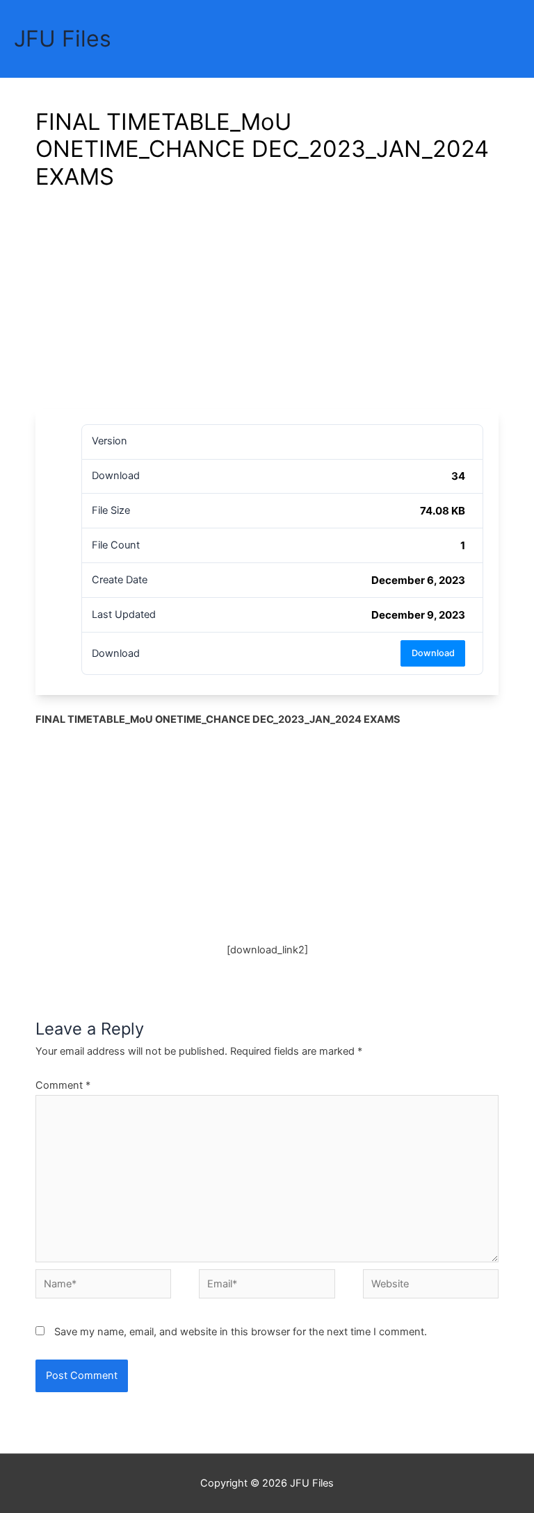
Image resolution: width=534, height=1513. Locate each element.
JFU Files (62, 38)
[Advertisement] (267, 305)
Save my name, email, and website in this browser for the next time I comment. (240, 1332)
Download (433, 653)
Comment (62, 1085)
